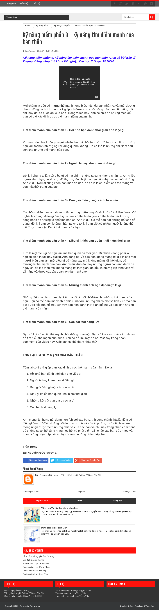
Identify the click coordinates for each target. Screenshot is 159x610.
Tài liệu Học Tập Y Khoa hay (36, 563)
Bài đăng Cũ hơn (128, 491)
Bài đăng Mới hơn (31, 491)
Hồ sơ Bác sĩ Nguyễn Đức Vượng (38, 556)
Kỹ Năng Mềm (53, 51)
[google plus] (120, 4)
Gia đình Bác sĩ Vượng (33, 560)
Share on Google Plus (90, 460)
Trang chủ (11, 3)
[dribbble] (145, 4)
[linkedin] (151, 4)
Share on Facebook (38, 460)
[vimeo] (133, 4)
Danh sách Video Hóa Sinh (54, 528)
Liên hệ (36, 3)
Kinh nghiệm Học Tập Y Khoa (36, 567)
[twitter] (127, 4)
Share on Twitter (64, 460)
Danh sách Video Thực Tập (35, 574)
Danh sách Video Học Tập (34, 570)
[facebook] (114, 4)
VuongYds (149, 606)
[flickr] (139, 4)
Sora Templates (136, 606)
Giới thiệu (24, 3)
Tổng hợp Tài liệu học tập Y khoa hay (59, 508)
